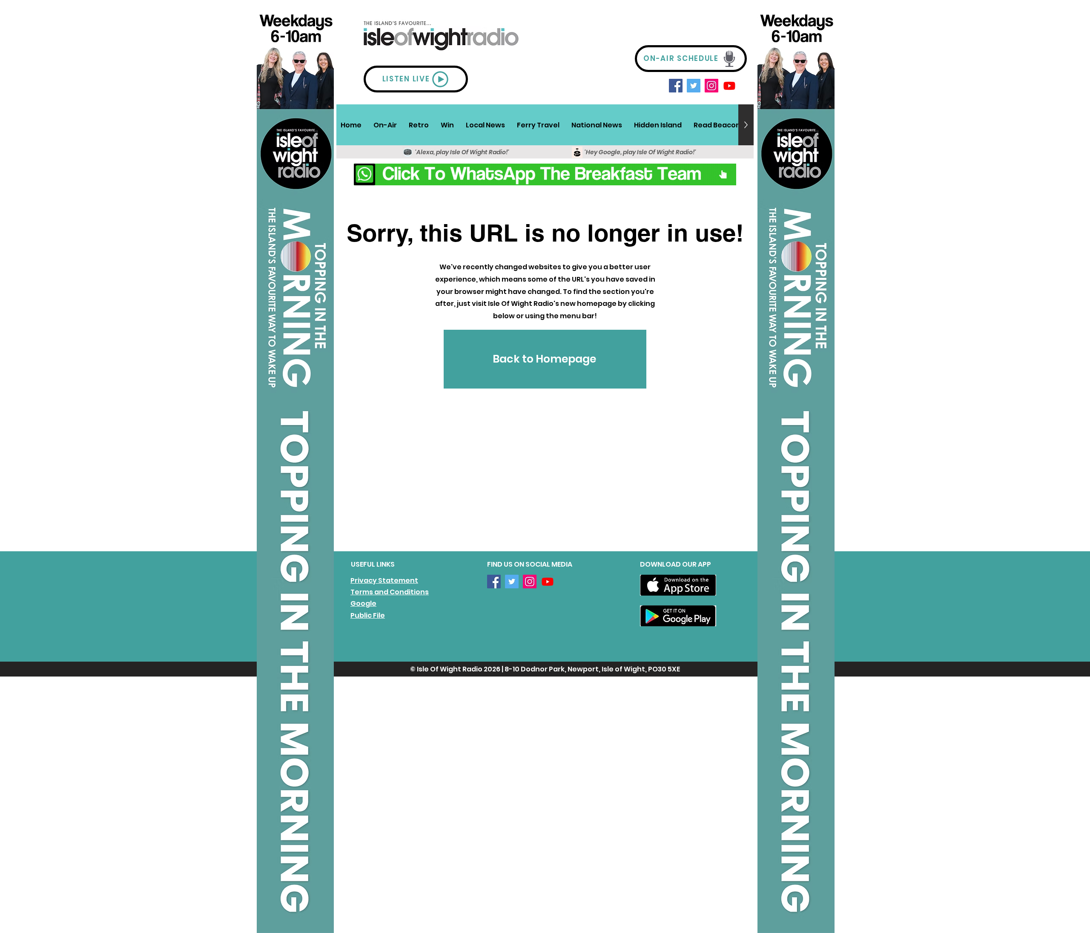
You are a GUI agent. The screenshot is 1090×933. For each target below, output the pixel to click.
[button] (385, 124)
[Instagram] (711, 85)
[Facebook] (676, 85)
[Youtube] (729, 85)
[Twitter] (693, 85)
